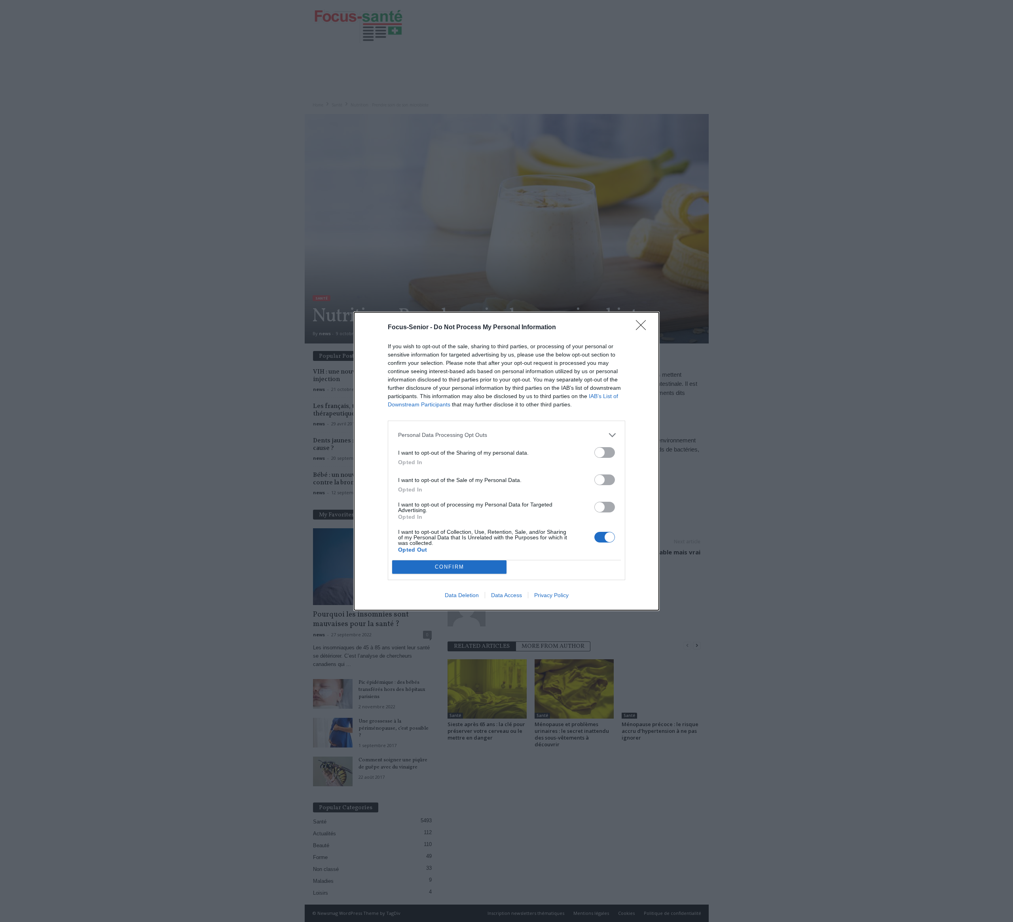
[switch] (604, 452)
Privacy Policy (551, 595)
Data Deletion (462, 595)
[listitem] (506, 435)
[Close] (643, 327)
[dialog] (506, 461)
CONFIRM (449, 567)
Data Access (506, 595)
